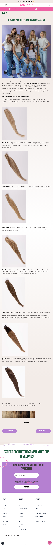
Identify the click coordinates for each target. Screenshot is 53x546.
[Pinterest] (9, 535)
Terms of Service (29, 482)
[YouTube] (18, 535)
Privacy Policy (36, 482)
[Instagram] (12, 535)
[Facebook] (3, 535)
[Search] (49, 5)
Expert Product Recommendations (26, 452)
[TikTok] (15, 535)
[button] (2, 543)
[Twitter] (6, 535)
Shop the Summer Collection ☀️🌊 (26, 1)
